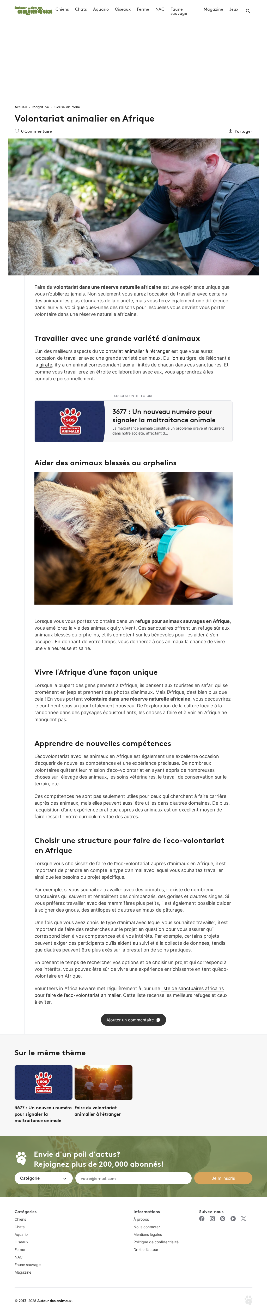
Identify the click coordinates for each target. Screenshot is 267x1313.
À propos (141, 1219)
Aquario (101, 9)
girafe (45, 365)
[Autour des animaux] (33, 10)
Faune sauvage (179, 11)
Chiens (62, 9)
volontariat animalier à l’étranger (134, 351)
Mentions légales (148, 1234)
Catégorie (30, 1178)
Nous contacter (147, 1227)
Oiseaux (123, 9)
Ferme (143, 9)
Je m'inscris (223, 1178)
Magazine (213, 9)
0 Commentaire (36, 131)
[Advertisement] (133, 60)
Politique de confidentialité (156, 1242)
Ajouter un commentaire (130, 1019)
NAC (159, 9)
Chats (81, 9)
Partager (243, 131)
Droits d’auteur (146, 1249)
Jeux (233, 9)
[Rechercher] (248, 11)
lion (174, 358)
